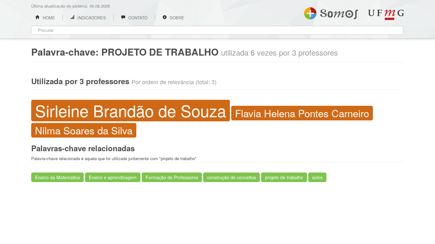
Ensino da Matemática (57, 177)
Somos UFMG (331, 12)
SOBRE (176, 18)
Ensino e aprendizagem (113, 177)
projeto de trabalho (284, 177)
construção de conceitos (231, 177)
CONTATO (137, 18)
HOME (48, 18)
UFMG (386, 15)
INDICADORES (91, 18)
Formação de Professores (172, 177)
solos (317, 177)
